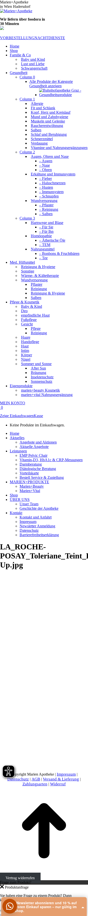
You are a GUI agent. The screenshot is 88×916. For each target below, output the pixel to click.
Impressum (66, 774)
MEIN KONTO (12, 403)
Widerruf (58, 784)
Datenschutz (18, 779)
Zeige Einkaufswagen (17, 416)
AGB (36, 779)
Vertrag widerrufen (20, 878)
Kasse (38, 416)
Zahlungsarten (34, 784)
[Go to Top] (44, 873)
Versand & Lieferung (61, 779)
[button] (9, 906)
